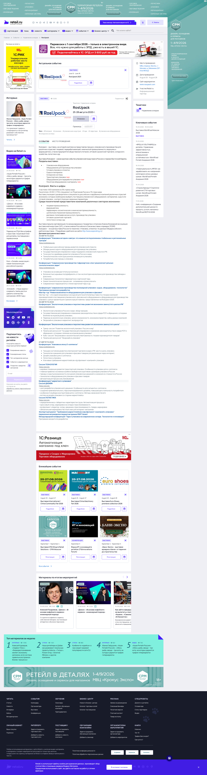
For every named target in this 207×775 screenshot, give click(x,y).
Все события (44, 566)
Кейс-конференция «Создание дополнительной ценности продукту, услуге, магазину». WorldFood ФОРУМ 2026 (148, 208)
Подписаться (19, 379)
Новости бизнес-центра (88, 703)
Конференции (36, 713)
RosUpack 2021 (75, 76)
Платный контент (116, 713)
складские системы (47, 134)
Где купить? (139, 740)
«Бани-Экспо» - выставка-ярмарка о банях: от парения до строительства (114, 549)
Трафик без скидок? (142, 736)
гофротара (94, 131)
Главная (7, 38)
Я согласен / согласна (119, 767)
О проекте (117, 752)
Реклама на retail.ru (13, 44)
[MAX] (40, 22)
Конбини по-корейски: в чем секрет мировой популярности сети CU (81, 647)
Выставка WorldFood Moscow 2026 (147, 131)
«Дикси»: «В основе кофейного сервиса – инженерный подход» (91, 611)
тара (85, 131)
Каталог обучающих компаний (62, 707)
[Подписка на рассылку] (33, 22)
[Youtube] (51, 22)
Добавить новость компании (61, 736)
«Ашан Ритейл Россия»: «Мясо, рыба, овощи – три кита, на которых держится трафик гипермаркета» (18, 177)
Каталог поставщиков (88, 710)
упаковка (58, 131)
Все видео (10, 301)
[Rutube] (54, 22)
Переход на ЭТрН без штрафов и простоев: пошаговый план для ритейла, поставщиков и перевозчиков (18, 235)
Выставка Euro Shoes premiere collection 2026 (112, 502)
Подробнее (78, 83)
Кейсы (8, 713)
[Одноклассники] (47, 22)
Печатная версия (116, 710)
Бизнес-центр (86, 699)
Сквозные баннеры (117, 706)
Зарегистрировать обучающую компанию (88, 733)
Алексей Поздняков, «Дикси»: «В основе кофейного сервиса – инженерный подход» (54, 612)
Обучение (59, 699)
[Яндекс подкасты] (61, 22)
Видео (137, 713)
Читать (9, 139)
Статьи (9, 703)
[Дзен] (57, 22)
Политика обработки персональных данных (87, 754)
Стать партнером (141, 710)
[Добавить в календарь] (63, 508)
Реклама (114, 699)
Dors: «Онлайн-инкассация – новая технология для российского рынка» (18, 263)
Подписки (9, 733)
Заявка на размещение (118, 703)
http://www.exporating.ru (92, 231)
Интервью (10, 710)
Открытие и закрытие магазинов (17, 367)
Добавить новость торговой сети (37, 736)
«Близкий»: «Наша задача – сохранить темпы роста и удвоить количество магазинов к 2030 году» (17, 292)
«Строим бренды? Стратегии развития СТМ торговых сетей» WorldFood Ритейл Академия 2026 (147, 192)
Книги (137, 725)
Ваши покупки (11, 729)
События (16, 38)
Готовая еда (139, 706)
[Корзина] (143, 22)
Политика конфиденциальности (83, 751)
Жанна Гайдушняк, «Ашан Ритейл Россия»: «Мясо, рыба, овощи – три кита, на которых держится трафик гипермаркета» (18, 122)
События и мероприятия (19, 362)
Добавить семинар (86, 737)
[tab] (44, 141)
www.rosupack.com (147, 84)
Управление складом (30, 38)
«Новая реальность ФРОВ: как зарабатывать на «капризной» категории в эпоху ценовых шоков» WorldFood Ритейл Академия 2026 (148, 174)
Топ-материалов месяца (19, 358)
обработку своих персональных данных (18, 389)
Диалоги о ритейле (141, 703)
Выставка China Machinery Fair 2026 (82, 502)
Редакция (132, 752)
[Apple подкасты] (68, 22)
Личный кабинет (14, 725)
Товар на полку (115, 717)
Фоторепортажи (12, 717)
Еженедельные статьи (18, 354)
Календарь (35, 703)
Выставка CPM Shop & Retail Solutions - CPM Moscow (52, 548)
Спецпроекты (141, 699)
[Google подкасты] (64, 22)
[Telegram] (44, 22)
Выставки (34, 710)
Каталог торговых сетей (88, 706)
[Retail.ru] (16, 22)
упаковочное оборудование (110, 131)
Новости (9, 706)
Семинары (59, 703)
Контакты (146, 752)
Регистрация (50, 557)
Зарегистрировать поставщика (62, 730)
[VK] (37, 22)
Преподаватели (61, 712)
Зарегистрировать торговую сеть (37, 730)
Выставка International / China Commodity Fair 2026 (52, 502)
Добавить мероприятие (118, 737)
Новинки (138, 729)
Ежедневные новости (18, 350)
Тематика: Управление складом (84, 103)
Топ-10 (137, 733)
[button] (52, 31)
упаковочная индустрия (72, 131)
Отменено (81, 119)
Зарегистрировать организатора (117, 733)
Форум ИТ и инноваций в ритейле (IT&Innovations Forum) (81, 549)
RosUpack (48, 131)
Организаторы (36, 706)
